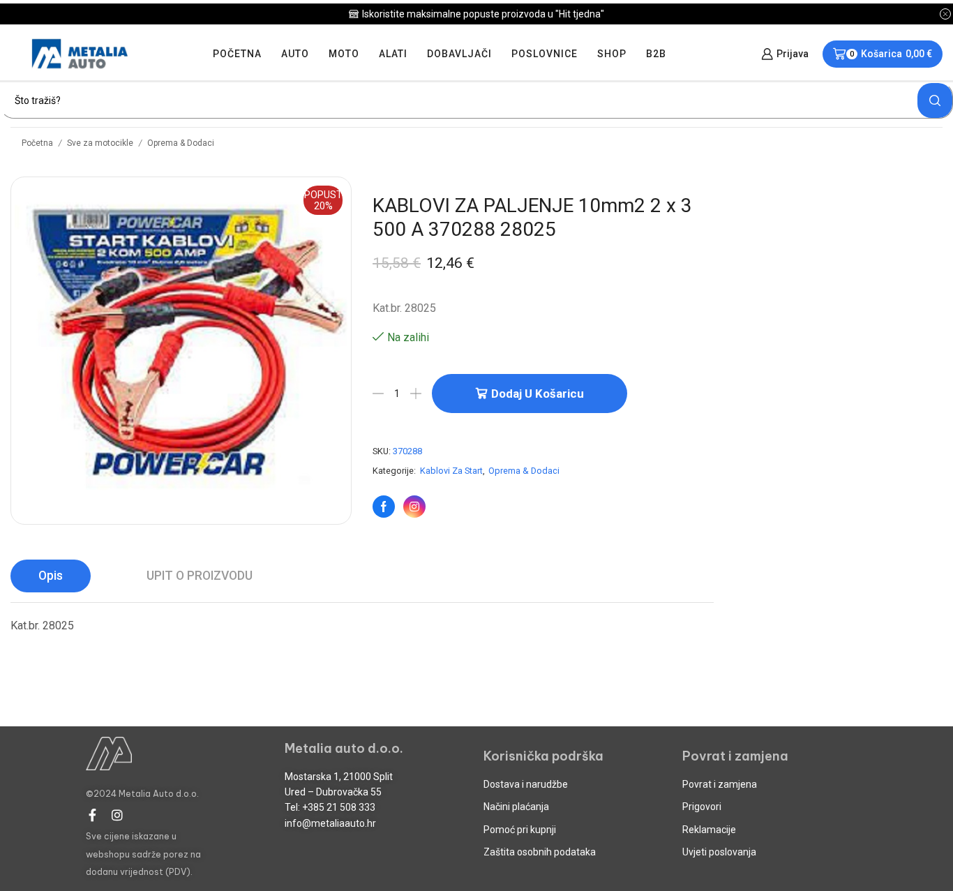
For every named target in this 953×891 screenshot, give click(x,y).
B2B (656, 53)
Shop (611, 53)
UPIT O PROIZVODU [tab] (200, 576)
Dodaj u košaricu (537, 393)
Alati (393, 53)
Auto (295, 53)
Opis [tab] (50, 576)
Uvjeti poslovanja (719, 852)
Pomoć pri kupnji (519, 829)
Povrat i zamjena (719, 784)
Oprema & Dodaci (180, 143)
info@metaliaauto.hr (330, 823)
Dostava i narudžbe (525, 784)
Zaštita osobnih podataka (539, 852)
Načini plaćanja (516, 806)
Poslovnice (544, 53)
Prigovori (701, 806)
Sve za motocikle (100, 143)
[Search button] (934, 100)
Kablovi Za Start (451, 470)
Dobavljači (459, 53)
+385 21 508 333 (338, 807)
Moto (344, 53)
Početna (237, 53)
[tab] (50, 576)
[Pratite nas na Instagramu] (414, 506)
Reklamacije (709, 829)
